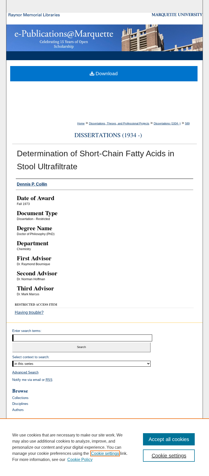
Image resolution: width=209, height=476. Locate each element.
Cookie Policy (80, 459)
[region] (104, 447)
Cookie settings (105, 453)
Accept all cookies (169, 439)
